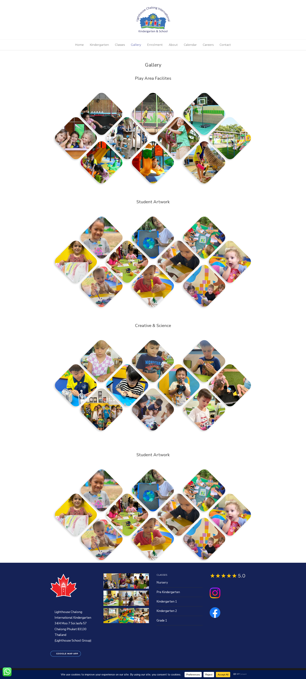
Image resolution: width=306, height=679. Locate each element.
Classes (120, 45)
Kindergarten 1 (167, 601)
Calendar (190, 45)
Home (79, 45)
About (173, 45)
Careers (208, 45)
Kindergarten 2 (167, 611)
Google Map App (67, 653)
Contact (225, 45)
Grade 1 (162, 620)
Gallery (136, 45)
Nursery (162, 582)
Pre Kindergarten (168, 592)
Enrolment (155, 45)
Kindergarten (99, 45)
